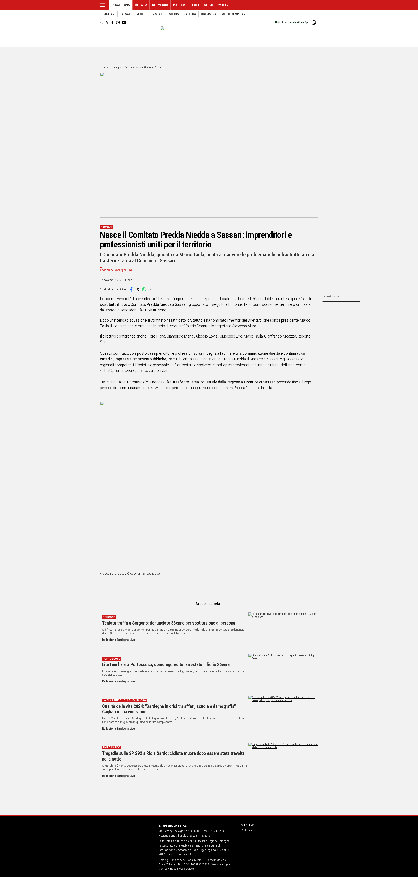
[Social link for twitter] (107, 22)
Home (103, 67)
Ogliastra (208, 14)
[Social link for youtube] (124, 22)
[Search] (101, 23)
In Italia (141, 5)
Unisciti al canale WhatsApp (292, 22)
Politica (179, 5)
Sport (194, 5)
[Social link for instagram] (118, 22)
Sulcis (174, 14)
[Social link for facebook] (112, 22)
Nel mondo (160, 5)
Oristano (157, 14)
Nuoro (141, 14)
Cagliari (108, 14)
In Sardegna (121, 5)
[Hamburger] (102, 5)
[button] (131, 289)
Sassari (125, 14)
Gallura (190, 14)
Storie (209, 5)
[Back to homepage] (127, 833)
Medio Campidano (234, 14)
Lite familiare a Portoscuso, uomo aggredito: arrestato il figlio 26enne (166, 664)
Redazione (247, 830)
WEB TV (223, 5)
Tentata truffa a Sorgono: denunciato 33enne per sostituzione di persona (168, 623)
